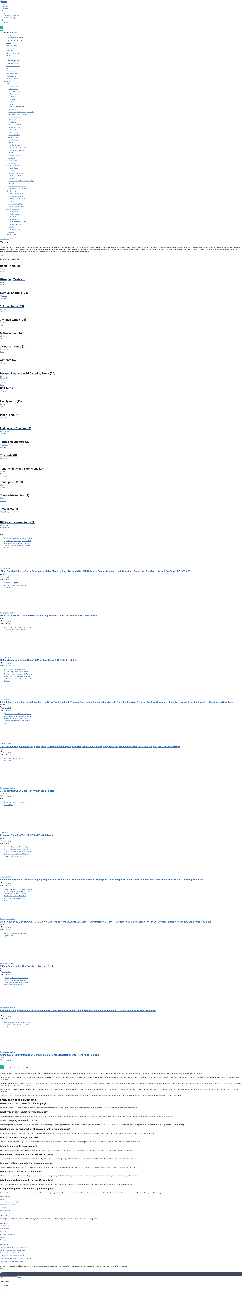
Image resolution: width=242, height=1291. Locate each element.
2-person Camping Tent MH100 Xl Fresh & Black (26, 835)
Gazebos (11, 170)
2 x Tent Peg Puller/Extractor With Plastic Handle (27, 790)
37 (23, 1067)
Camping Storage (14, 229)
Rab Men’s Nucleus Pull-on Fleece (11, 1253)
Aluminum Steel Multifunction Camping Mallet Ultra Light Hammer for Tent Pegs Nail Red (49, 1054)
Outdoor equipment (12, 63)
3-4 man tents (13, 89)
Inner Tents (12, 119)
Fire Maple (3, 1240)
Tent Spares (13, 122)
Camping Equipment (13, 165)
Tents (4, 13)
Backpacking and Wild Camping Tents (21, 112)
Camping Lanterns (15, 224)
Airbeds (11, 227)
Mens (4, 4)
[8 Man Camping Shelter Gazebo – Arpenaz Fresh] (121, 946)
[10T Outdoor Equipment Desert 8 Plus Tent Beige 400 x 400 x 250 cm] (121, 640)
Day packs (3, 1207)
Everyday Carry (11, 45)
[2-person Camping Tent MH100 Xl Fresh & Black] (121, 815)
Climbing (9, 43)
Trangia (11, 142)
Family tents (13, 96)
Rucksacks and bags (9, 18)
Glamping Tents (14, 132)
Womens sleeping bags (16, 206)
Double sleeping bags (16, 193)
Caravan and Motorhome (10, 15)
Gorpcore (9, 50)
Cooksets (12, 158)
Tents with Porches (15, 124)
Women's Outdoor (12, 78)
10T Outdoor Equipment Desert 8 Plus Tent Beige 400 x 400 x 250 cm (39, 660)
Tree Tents (12, 109)
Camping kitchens (15, 145)
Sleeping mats (11, 234)
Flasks (11, 153)
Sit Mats (11, 232)
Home (2, 239)
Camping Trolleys (14, 178)
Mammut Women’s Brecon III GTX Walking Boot (15, 1258)
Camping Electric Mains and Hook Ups (21, 181)
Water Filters (13, 160)
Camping (5, 11)
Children (5, 9)
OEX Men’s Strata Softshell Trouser (11, 1261)
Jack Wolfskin (4, 1228)
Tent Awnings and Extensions (18, 114)
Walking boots (11, 76)
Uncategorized (11, 71)
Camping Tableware (15, 155)
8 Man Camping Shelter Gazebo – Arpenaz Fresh (27, 966)
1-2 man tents (13, 86)
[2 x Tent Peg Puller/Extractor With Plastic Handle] (121, 771)
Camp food (12, 163)
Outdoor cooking (12, 137)
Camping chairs (14, 219)
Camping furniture (12, 209)
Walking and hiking (12, 73)
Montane (3, 1231)
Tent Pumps (13, 183)
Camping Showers (15, 176)
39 (31, 1067)
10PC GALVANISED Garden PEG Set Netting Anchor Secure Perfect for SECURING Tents (48, 615)
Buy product (6, 577)
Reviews (5, 22)
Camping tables (14, 214)
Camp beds (12, 216)
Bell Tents (12, 104)
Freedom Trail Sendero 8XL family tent (13, 1247)
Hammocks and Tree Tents (17, 222)
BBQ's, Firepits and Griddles (18, 147)
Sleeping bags (11, 191)
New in (8, 58)
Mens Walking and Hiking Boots (10, 1202)
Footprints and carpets (16, 173)
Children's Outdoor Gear (14, 40)
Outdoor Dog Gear (12, 61)
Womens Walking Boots (8, 1205)
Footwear (9, 48)
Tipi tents (12, 99)
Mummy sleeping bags (16, 196)
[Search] (1, 30)
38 (27, 1067)
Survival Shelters (14, 135)
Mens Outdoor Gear (13, 53)
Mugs (8, 55)
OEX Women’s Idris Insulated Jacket (12, 1256)
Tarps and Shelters (15, 117)
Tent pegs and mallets (7, 613)
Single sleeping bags (15, 204)
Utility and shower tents (16, 107)
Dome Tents (13, 130)
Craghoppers (4, 1226)
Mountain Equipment (7, 1234)
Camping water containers (17, 186)
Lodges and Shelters (15, 127)
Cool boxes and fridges (16, 150)
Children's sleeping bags (17, 199)
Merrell (2, 1237)
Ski (3, 20)
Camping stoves (14, 140)
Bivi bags (12, 201)
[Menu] (1, 27)
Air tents (11, 101)
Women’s (5, 6)
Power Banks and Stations (17, 188)
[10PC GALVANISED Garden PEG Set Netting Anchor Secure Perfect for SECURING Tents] (121, 596)
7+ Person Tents (14, 91)
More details (6, 841)
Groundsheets (13, 168)
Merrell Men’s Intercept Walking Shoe (12, 1250)
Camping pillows (14, 211)
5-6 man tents (13, 94)
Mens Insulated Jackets (8, 1210)
